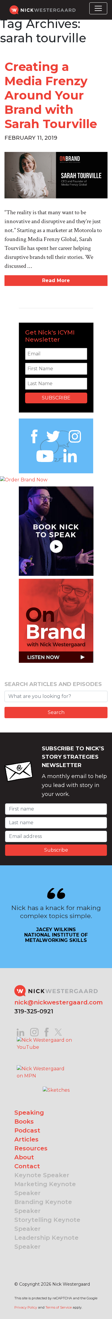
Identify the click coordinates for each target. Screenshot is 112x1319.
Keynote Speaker (41, 1175)
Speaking (29, 1112)
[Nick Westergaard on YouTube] (56, 1043)
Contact (27, 1166)
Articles (26, 1139)
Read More (56, 280)
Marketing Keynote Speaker (45, 1188)
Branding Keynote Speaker (43, 1206)
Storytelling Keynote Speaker (47, 1224)
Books (24, 1121)
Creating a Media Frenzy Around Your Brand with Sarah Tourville (50, 95)
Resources (30, 1148)
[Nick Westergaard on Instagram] (34, 1032)
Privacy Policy (25, 1307)
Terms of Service (58, 1307)
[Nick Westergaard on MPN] (41, 1065)
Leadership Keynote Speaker (46, 1242)
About (24, 1157)
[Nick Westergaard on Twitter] (58, 1032)
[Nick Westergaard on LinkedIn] (20, 1032)
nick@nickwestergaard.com (58, 1002)
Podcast (27, 1130)
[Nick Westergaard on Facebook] (46, 1032)
